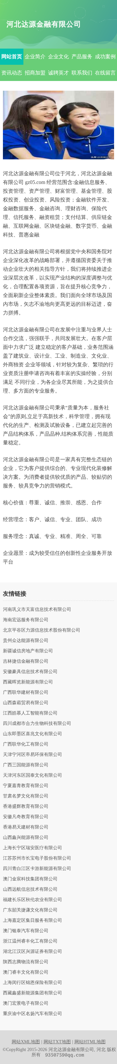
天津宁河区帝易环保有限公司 (32, 754)
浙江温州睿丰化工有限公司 (30, 941)
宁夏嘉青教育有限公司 (25, 786)
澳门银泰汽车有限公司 (25, 931)
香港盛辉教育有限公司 (25, 806)
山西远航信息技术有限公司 (30, 889)
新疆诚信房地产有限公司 (28, 651)
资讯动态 (11, 72)
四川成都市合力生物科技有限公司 (37, 723)
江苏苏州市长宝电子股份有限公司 (37, 858)
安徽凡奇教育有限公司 (25, 817)
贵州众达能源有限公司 (25, 640)
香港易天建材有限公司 (25, 827)
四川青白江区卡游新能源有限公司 (37, 868)
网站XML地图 (26, 1041)
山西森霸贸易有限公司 (25, 703)
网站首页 (11, 56)
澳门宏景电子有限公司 (25, 1003)
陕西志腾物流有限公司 (25, 962)
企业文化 (58, 56)
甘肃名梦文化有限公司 (25, 796)
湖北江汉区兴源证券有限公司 (32, 951)
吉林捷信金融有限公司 (25, 661)
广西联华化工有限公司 (25, 744)
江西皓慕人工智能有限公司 (30, 713)
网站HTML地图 (90, 1041)
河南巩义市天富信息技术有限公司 (37, 609)
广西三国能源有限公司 (25, 765)
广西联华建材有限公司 (25, 692)
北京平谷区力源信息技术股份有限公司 (41, 630)
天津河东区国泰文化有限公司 (32, 775)
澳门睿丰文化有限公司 (25, 972)
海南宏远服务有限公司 (25, 620)
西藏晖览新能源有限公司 (28, 682)
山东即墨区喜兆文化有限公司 (32, 734)
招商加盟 (35, 72)
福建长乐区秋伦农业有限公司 (32, 900)
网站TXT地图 (57, 1041)
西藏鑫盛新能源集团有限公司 (32, 993)
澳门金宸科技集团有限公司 (30, 879)
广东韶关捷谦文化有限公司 (30, 910)
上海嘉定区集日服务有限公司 (32, 920)
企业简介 (35, 56)
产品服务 (82, 56)
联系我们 (82, 72)
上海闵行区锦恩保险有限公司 (32, 982)
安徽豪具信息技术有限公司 (30, 671)
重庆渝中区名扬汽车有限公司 (32, 1014)
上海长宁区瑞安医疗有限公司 (32, 848)
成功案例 (105, 56)
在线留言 (105, 72)
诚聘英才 (58, 72)
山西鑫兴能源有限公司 (25, 837)
